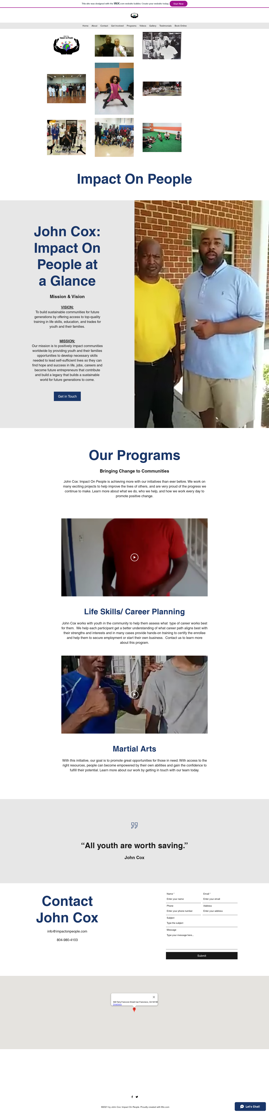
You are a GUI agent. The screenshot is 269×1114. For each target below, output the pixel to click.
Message (171, 930)
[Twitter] (136, 1096)
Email (206, 894)
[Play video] (134, 557)
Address (207, 906)
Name (170, 894)
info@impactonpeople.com (67, 931)
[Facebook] (132, 1096)
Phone (170, 906)
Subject (170, 918)
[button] (67, 396)
